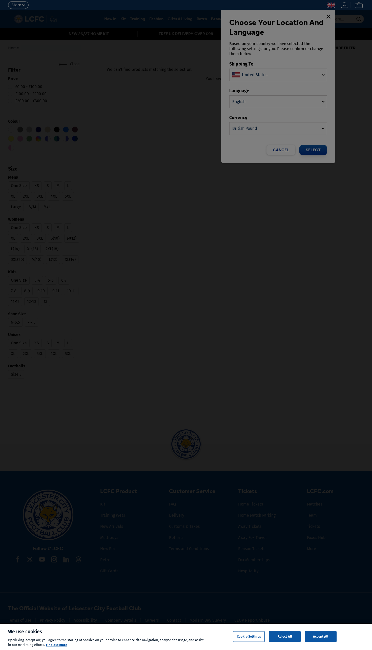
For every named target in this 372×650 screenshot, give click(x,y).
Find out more (56, 645)
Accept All (320, 636)
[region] (186, 637)
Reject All (285, 636)
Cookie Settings (249, 636)
